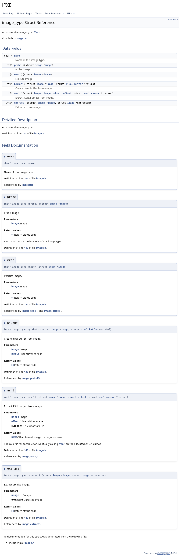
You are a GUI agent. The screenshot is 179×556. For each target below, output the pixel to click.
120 (26, 304)
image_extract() (31, 524)
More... (38, 32)
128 (26, 371)
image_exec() (29, 310)
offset (67, 93)
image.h (21, 38)
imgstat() (27, 184)
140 (26, 450)
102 (24, 133)
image (38, 65)
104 (26, 178)
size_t (57, 93)
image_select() (52, 310)
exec (17, 74)
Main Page (8, 13)
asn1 (17, 93)
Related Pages (24, 13)
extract (19, 102)
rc (12, 234)
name (17, 55)
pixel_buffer (74, 84)
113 (26, 247)
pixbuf (18, 84)
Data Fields (173, 19)
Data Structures (53, 13)
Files (69, 13)
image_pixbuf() (31, 378)
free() (62, 444)
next (14, 437)
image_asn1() (30, 456)
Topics (38, 13)
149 (26, 517)
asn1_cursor (91, 93)
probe (17, 65)
